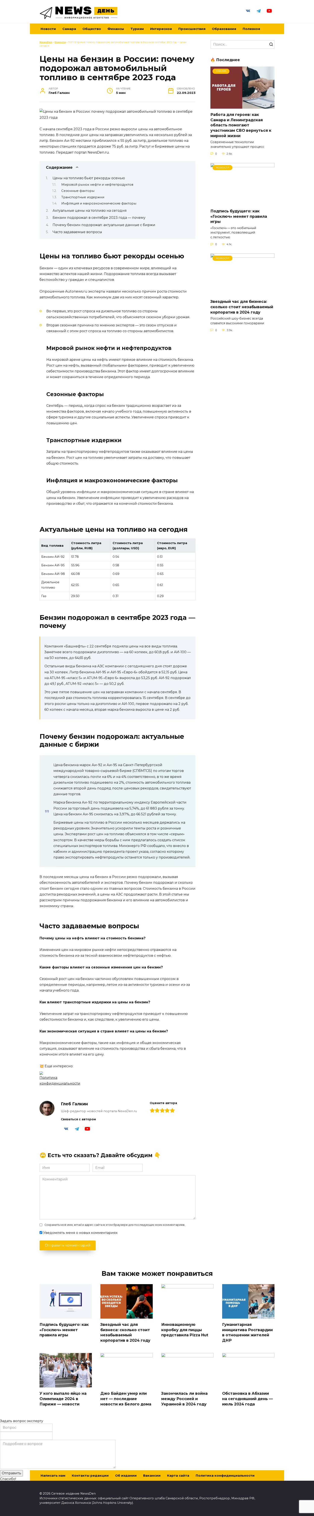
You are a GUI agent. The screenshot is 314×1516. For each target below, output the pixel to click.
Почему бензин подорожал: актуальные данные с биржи (104, 225)
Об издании (126, 1475)
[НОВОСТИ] (242, 202)
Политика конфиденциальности (225, 1475)
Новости (60, 42)
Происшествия (191, 29)
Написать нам (53, 1475)
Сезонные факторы (77, 191)
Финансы (115, 29)
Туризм (137, 29)
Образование (224, 29)
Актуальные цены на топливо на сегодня (90, 211)
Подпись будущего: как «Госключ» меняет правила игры (238, 216)
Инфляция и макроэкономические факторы (98, 203)
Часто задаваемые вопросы (77, 232)
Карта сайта (178, 1475)
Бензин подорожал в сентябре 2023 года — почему (99, 218)
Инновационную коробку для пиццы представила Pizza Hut (184, 1329)
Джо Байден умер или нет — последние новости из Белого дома (125, 1398)
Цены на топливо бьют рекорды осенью (89, 178)
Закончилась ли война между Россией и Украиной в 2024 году (184, 1398)
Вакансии (152, 1475)
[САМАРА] (242, 106)
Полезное (251, 29)
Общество (91, 29)
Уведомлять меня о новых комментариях (80, 1233)
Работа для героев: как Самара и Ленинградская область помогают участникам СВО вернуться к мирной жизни (240, 125)
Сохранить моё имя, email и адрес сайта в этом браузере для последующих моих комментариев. (114, 1224)
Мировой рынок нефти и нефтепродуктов (97, 185)
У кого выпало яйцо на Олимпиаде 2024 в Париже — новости (63, 1398)
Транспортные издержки (82, 197)
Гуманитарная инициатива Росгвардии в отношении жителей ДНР (247, 1332)
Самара (69, 29)
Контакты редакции (90, 1475)
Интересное (161, 29)
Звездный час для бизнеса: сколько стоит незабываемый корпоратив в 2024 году (241, 306)
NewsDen (46, 42)
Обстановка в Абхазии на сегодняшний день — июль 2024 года (247, 1398)
